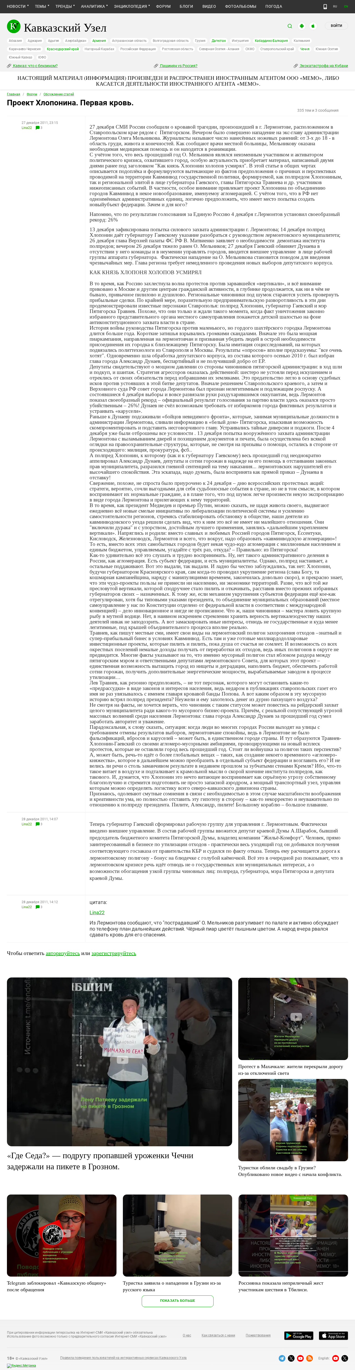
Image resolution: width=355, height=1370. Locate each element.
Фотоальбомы (241, 6)
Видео (209, 6)
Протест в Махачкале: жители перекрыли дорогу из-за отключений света (290, 1069)
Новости (16, 6)
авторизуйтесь (63, 953)
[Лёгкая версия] (325, 6)
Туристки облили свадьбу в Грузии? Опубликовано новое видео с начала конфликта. (290, 1170)
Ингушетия (240, 41)
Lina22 (27, 128)
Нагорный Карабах (99, 49)
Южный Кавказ (20, 57)
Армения (99, 41)
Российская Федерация (138, 49)
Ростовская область (177, 49)
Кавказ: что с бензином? (35, 65)
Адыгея (53, 41)
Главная (13, 94)
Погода (273, 6)
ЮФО (42, 57)
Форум (163, 6)
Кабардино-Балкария (271, 41)
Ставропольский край (277, 49)
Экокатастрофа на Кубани (323, 65)
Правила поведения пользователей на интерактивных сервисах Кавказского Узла (123, 1358)
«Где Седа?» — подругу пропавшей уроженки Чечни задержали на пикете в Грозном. (100, 1160)
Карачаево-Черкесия (25, 49)
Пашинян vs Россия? (178, 65)
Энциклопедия (130, 6)
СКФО (249, 49)
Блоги (186, 6)
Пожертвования (258, 1335)
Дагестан (219, 41)
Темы (40, 6)
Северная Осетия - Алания (219, 49)
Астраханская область (129, 41)
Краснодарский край (63, 49)
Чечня (305, 49)
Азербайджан (75, 41)
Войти (336, 26)
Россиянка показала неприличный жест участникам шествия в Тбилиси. (281, 1286)
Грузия (200, 41)
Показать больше (177, 1300)
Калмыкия (302, 41)
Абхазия (15, 41)
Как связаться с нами (218, 1335)
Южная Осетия (327, 49)
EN (346, 6)
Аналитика (93, 6)
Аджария (35, 41)
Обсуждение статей (59, 94)
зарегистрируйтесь (114, 953)
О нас (187, 1335)
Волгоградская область (171, 41)
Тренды (63, 6)
